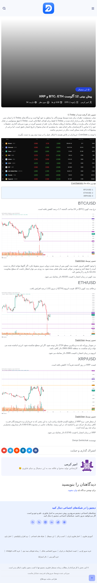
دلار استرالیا (42, 557)
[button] (83, 89)
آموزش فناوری (87, 536)
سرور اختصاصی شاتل (49, 551)
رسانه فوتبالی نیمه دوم (31, 551)
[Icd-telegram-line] (64, 522)
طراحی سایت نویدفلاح (48, 579)
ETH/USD (87, 193)
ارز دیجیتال (50, 536)
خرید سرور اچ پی (85, 551)
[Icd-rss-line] (39, 522)
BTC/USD (87, 190)
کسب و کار (61, 536)
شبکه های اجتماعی (37, 536)
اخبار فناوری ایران (73, 536)
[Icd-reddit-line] (57, 522)
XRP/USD (87, 196)
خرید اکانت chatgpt (13, 551)
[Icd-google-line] (32, 522)
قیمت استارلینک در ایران (68, 551)
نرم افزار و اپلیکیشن (21, 536)
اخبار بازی (8, 536)
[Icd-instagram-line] (45, 522)
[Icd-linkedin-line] (51, 522)
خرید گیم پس (54, 557)
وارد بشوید (72, 490)
